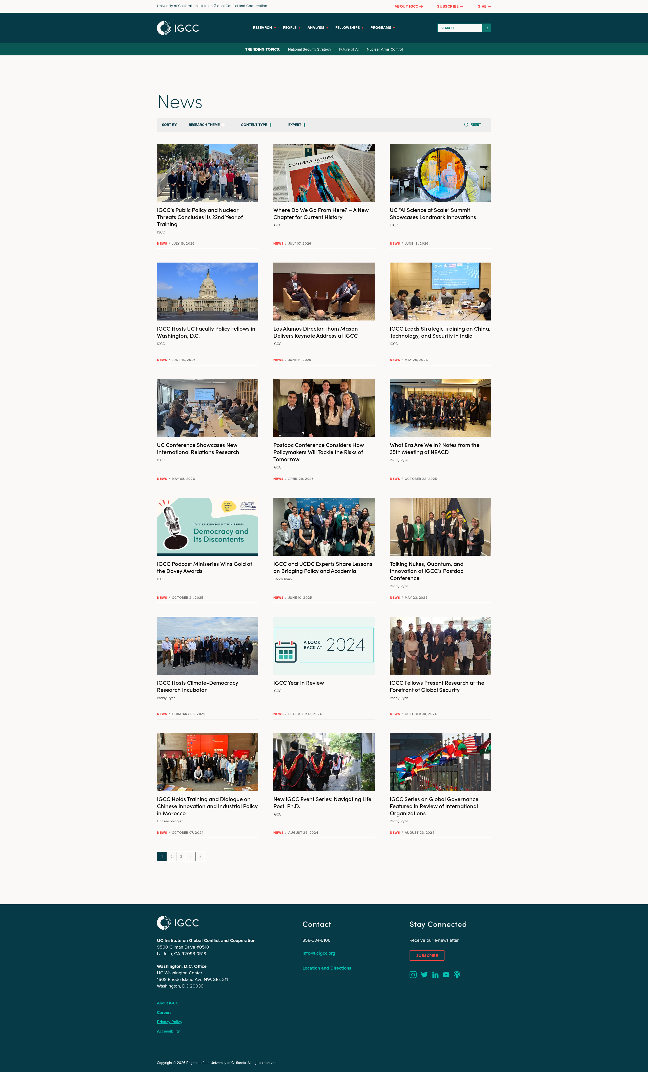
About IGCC (167, 1003)
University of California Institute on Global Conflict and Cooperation (212, 6)
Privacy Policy (169, 1022)
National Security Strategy (309, 49)
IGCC (178, 28)
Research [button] (262, 27)
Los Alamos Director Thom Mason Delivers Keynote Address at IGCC (315, 331)
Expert (294, 124)
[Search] (486, 28)
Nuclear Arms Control (385, 49)
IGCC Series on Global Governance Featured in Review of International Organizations (434, 806)
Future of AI (349, 49)
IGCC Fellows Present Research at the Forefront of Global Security (437, 685)
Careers (164, 1012)
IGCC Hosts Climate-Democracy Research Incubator (197, 685)
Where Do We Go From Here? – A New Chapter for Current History (321, 213)
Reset (476, 124)
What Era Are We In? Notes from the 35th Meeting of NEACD (434, 448)
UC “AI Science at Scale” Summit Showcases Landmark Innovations (433, 213)
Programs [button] (381, 27)
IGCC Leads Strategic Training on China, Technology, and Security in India (440, 331)
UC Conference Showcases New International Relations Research (198, 448)
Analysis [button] (316, 27)
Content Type (254, 124)
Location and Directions (326, 968)
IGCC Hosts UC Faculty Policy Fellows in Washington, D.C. (206, 331)
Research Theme (204, 124)
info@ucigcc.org (318, 953)
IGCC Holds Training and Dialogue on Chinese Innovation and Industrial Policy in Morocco (207, 806)
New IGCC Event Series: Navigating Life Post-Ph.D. (322, 802)
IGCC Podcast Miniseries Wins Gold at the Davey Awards (204, 567)
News (162, 243)
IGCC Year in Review (298, 682)
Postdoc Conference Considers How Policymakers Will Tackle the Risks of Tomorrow (318, 452)
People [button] (290, 27)
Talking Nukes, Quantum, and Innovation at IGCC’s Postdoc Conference (426, 571)
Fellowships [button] (347, 27)
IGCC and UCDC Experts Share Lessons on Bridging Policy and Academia (322, 567)
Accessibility (168, 1031)
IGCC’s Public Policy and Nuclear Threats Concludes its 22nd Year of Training (200, 217)
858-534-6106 (316, 940)
